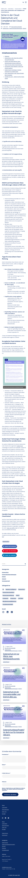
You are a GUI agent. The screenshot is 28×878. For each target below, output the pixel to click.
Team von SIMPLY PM (12, 528)
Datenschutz (6, 28)
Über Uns (4, 811)
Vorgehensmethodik (8, 604)
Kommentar (5, 754)
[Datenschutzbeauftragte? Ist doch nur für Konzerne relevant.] (14, 712)
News (3, 805)
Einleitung (7, 56)
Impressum (4, 835)
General (4, 579)
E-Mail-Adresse (6, 773)
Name (4, 764)
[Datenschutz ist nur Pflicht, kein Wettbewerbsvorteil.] (14, 636)
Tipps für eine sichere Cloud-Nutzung (13, 64)
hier (3, 536)
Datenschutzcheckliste (8, 592)
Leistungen (4, 807)
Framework (5, 598)
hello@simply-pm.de (6, 867)
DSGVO (24, 28)
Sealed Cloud (20, 446)
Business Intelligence (11, 589)
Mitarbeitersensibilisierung (9, 601)
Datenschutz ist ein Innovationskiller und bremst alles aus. (11, 694)
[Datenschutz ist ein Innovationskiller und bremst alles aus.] (14, 674)
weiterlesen (6, 661)
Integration (13, 598)
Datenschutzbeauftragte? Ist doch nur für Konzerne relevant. (13, 732)
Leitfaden (20, 598)
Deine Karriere (5, 809)
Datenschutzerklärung (8, 595)
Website (4, 781)
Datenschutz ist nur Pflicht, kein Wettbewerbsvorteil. (11, 656)
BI (3, 589)
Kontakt (4, 813)
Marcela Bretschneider (16, 26)
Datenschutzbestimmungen (15, 28)
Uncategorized (6, 581)
